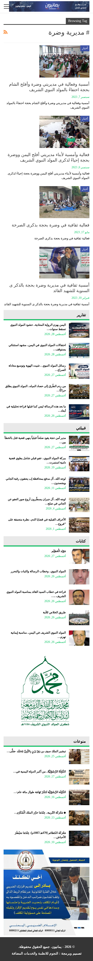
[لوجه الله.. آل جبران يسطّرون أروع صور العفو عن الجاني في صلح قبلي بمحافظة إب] (79, 504)
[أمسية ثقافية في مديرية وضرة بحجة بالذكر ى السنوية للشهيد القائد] (64, 262)
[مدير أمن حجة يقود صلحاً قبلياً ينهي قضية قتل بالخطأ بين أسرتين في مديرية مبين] (79, 443)
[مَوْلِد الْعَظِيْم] (79, 556)
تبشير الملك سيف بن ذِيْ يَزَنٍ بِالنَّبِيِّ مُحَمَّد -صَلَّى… (36, 751)
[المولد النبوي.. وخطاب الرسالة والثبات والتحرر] (79, 576)
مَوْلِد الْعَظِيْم (59, 551)
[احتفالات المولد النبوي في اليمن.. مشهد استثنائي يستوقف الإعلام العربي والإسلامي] (79, 350)
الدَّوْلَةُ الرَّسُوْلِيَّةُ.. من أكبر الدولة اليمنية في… (39, 771)
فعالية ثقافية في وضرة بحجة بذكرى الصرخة (50, 225)
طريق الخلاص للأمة (54, 612)
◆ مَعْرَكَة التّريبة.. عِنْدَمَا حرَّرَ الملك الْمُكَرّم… (40, 812)
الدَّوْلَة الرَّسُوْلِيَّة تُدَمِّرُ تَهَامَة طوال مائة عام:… (40, 792)
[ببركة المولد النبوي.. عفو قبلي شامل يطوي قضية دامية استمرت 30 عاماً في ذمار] (79, 463)
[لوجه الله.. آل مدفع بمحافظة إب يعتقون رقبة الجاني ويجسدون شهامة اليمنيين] (79, 484)
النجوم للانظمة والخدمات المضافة (35, 953)
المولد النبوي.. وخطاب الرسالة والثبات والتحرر (38, 571)
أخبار (85, 48)
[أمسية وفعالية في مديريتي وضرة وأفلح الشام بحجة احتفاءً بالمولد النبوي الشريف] (64, 61)
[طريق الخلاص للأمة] (79, 617)
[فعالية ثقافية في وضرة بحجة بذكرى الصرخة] (64, 202)
